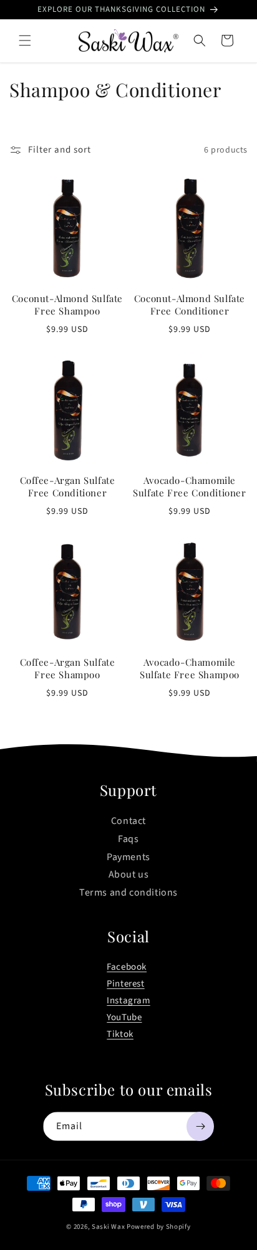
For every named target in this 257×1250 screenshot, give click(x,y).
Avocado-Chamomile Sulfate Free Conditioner (189, 487)
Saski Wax (109, 1226)
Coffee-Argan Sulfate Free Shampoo (67, 668)
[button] (25, 40)
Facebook (127, 966)
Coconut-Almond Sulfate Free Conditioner (189, 305)
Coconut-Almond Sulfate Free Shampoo (67, 305)
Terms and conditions (128, 892)
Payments (128, 857)
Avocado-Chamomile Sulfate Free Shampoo (190, 668)
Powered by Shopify (159, 1226)
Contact (128, 821)
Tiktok (120, 1034)
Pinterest (125, 983)
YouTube (124, 1017)
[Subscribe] (200, 1126)
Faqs (128, 839)
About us (129, 874)
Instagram (128, 1000)
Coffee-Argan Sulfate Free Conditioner (67, 487)
